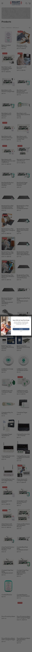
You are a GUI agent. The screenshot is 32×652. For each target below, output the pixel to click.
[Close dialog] (30, 317)
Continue (21, 329)
